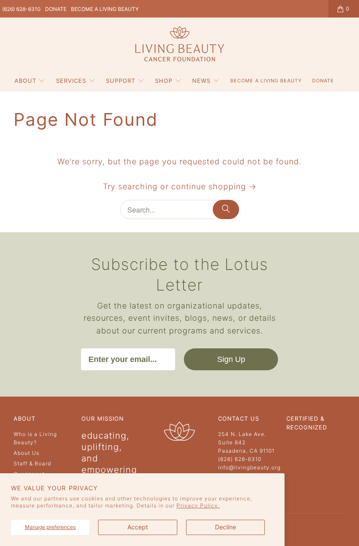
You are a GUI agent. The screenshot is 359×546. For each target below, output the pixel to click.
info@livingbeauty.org (249, 467)
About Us (26, 453)
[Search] (226, 209)
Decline (225, 527)
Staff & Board (32, 463)
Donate (56, 9)
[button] (30, 81)
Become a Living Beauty (105, 9)
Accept (137, 527)
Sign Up (231, 359)
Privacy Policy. (198, 505)
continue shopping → (214, 186)
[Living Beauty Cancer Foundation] (180, 44)
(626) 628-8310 (21, 9)
